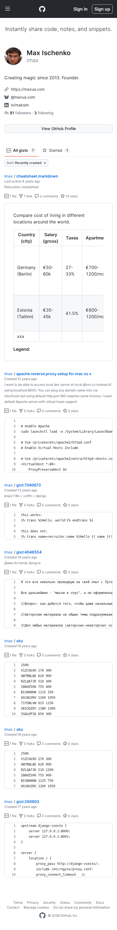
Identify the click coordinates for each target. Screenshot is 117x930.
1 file (13, 196)
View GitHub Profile (58, 128)
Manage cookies (36, 907)
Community (83, 902)
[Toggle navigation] (7, 8)
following (44, 112)
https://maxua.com (28, 89)
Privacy (33, 902)
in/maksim (20, 105)
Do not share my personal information (81, 907)
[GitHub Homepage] (42, 915)
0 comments (51, 411)
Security (49, 902)
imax (8, 176)
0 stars (72, 411)
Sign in (80, 9)
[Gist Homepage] (42, 9)
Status (65, 902)
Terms (18, 902)
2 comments (48, 196)
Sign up (102, 9)
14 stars (71, 196)
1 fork (27, 196)
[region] (58, 282)
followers (21, 112)
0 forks (29, 411)
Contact (13, 907)
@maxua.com (23, 97)
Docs (100, 902)
